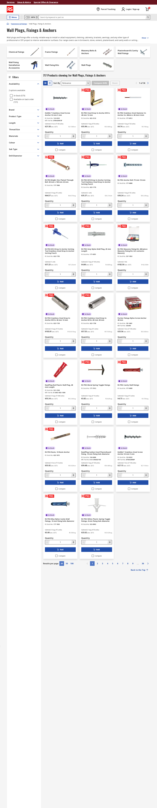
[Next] (148, 83)
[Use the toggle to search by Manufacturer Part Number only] (37, 17)
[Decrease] (47, 136)
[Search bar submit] (147, 17)
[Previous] (136, 83)
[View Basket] (147, 9)
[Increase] (73, 136)
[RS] (10, 9)
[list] (49, 83)
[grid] (45, 83)
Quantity (49, 132)
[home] (8, 24)
